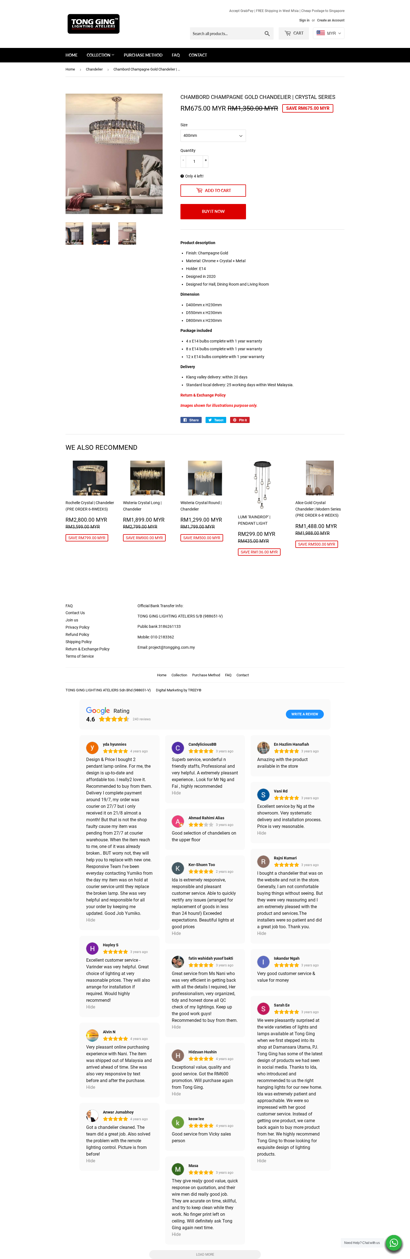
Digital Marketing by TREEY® (178, 690)
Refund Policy (77, 634)
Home (72, 55)
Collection (99, 55)
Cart (298, 33)
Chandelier (94, 69)
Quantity (188, 150)
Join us (72, 620)
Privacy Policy (78, 627)
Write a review (304, 714)
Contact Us (75, 613)
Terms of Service (80, 656)
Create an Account (330, 20)
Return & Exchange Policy (88, 649)
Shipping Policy (79, 642)
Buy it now (213, 211)
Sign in (304, 20)
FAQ (176, 55)
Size (183, 125)
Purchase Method (143, 55)
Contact (198, 55)
